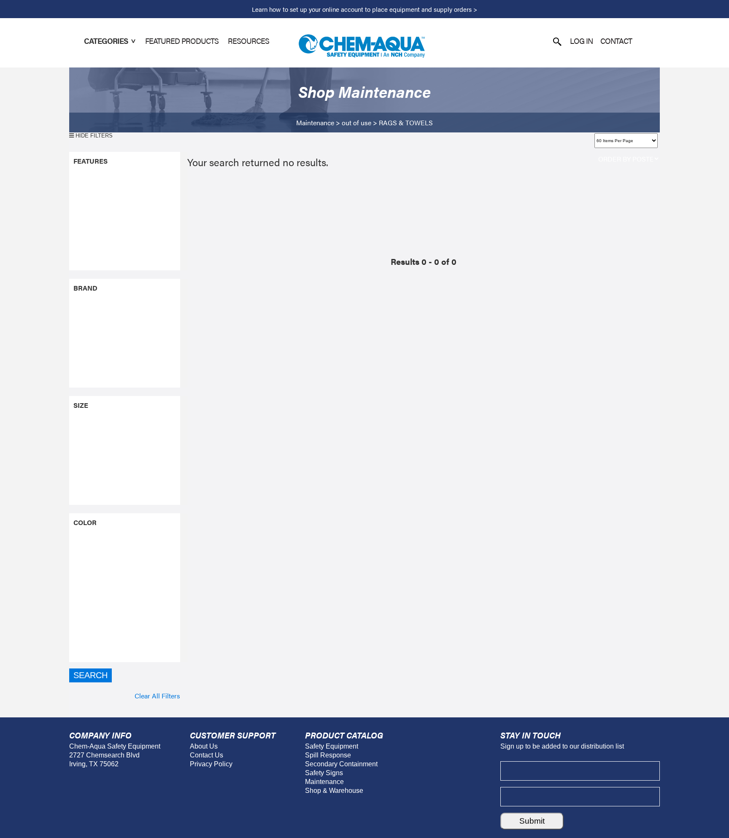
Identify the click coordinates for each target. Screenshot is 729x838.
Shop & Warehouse (334, 790)
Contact (616, 40)
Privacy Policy (211, 764)
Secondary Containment (341, 764)
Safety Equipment (331, 746)
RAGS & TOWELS (406, 122)
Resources (248, 40)
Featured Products (182, 40)
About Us (204, 746)
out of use (356, 122)
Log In (581, 40)
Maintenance (315, 122)
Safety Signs (324, 772)
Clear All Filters (157, 696)
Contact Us (206, 755)
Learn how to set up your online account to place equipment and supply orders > (364, 9)
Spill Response (328, 755)
